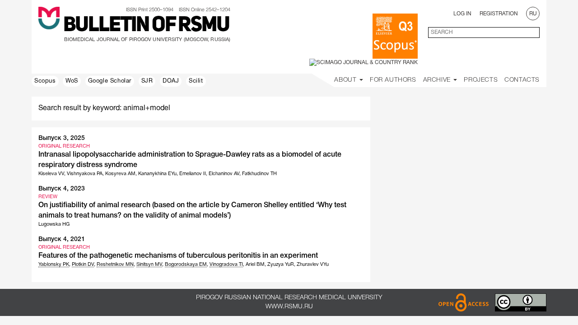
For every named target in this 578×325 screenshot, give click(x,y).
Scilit (196, 81)
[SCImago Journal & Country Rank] (363, 62)
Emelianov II (192, 174)
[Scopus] (395, 36)
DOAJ (171, 81)
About (346, 80)
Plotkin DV (83, 264)
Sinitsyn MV (149, 264)
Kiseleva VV (51, 174)
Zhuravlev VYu (313, 264)
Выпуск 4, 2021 (61, 239)
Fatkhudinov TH (259, 174)
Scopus (45, 81)
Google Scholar (109, 81)
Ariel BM (255, 264)
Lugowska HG (54, 224)
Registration (499, 13)
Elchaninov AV (224, 174)
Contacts (522, 80)
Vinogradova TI (226, 264)
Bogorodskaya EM (186, 264)
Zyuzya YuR (280, 264)
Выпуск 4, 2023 (61, 189)
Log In (462, 13)
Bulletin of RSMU (146, 25)
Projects (481, 80)
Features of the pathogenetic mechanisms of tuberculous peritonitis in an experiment (178, 256)
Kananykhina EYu (157, 174)
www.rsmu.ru (289, 307)
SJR (147, 81)
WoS (71, 81)
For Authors (393, 80)
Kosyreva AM (120, 174)
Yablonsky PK (53, 264)
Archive (438, 80)
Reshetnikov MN (115, 264)
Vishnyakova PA (85, 174)
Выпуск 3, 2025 (61, 138)
